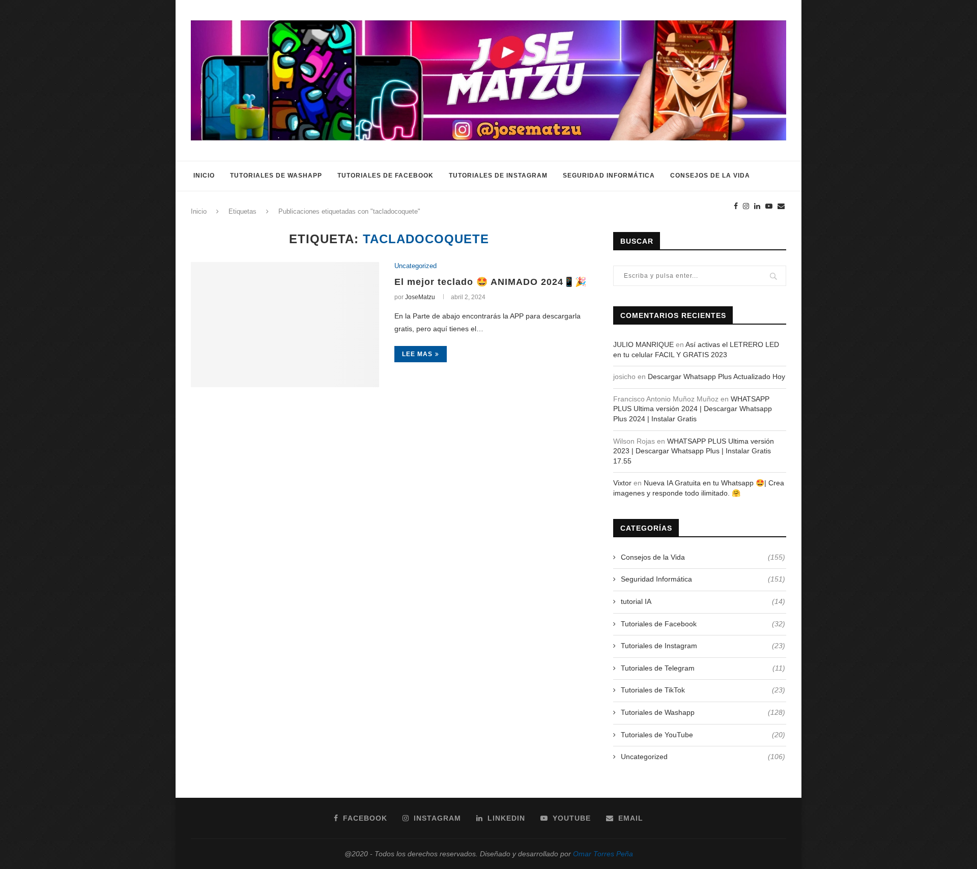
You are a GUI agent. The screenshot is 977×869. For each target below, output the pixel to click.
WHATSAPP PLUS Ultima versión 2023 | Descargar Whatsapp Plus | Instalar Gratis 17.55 (693, 451)
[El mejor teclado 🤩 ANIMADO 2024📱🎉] (285, 325)
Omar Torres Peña (603, 854)
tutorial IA (703, 601)
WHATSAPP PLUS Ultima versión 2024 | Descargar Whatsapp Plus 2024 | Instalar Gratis (692, 409)
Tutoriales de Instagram (498, 175)
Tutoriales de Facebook (385, 175)
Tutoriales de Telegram (703, 668)
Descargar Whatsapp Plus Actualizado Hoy (716, 376)
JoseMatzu (420, 297)
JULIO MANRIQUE (643, 344)
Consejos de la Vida (710, 175)
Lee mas (417, 354)
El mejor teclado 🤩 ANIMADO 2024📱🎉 (490, 282)
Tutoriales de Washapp (276, 175)
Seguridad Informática (609, 175)
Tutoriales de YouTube (703, 735)
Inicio (204, 175)
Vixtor (622, 483)
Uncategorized (415, 266)
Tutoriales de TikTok (703, 690)
